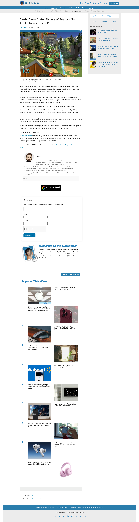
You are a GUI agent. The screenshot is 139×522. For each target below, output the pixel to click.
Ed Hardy (24, 27)
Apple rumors (39, 11)
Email (25, 221)
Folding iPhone (59, 11)
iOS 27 (46, 11)
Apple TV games (41, 499)
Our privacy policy (61, 507)
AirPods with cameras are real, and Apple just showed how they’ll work (39, 347)
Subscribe (114, 3)
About (94, 21)
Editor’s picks (69, 11)
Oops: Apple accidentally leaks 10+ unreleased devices (64, 288)
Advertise (104, 21)
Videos (87, 11)
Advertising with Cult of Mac (45, 507)
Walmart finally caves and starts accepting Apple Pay (65, 366)
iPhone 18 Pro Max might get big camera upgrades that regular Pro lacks (39, 425)
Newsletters (100, 11)
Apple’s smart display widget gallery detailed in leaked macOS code (39, 386)
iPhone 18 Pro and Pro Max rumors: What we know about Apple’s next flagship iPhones (39, 308)
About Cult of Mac (75, 507)
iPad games (50, 499)
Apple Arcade (32, 499)
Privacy (114, 21)
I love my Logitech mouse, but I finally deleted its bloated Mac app (65, 328)
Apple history (78, 11)
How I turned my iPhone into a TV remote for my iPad (65, 405)
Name (25, 214)
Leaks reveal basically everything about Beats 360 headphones (39, 463)
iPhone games (58, 499)
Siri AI (51, 11)
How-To (62, 8)
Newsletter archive (71, 274)
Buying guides (80, 8)
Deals (70, 8)
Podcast (93, 11)
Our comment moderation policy (92, 507)
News (46, 8)
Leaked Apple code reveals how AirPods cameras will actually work (65, 444)
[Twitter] (26, 178)
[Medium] (24, 178)
